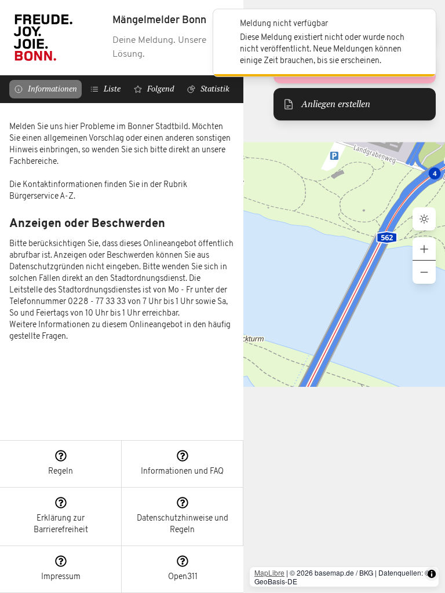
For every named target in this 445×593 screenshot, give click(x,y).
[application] (344, 296)
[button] (61, 464)
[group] (424, 260)
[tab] (45, 89)
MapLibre (269, 572)
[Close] (420, 24)
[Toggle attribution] (432, 574)
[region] (121, 271)
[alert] (324, 42)
